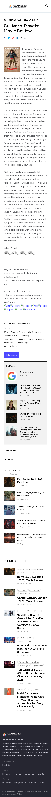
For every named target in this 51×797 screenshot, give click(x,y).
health (28, 689)
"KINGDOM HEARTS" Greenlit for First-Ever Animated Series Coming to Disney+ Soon (31, 622)
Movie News (17, 774)
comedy (25, 336)
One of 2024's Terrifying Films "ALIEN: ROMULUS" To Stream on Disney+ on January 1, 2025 (32, 389)
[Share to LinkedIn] (17, 38)
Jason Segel (23, 343)
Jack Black (8, 343)
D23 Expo (29, 611)
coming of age (37, 569)
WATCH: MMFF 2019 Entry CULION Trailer (31, 415)
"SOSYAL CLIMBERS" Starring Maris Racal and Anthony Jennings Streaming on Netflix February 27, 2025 (30, 432)
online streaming (24, 641)
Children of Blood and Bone (28, 662)
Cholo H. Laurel (24, 594)
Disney (38, 611)
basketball (22, 638)
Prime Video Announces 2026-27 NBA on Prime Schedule (32, 649)
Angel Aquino (34, 590)
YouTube (32, 783)
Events (41, 774)
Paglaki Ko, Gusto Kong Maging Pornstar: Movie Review (30, 403)
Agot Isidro (22, 590)
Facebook (6, 783)
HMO (36, 689)
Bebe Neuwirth (24, 569)
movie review (9, 346)
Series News (30, 774)
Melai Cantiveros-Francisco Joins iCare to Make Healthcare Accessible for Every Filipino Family (30, 700)
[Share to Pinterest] (13, 38)
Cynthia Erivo (38, 666)
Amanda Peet (15, 20)
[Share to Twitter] (9, 38)
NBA (30, 638)
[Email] (21, 38)
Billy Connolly (31, 20)
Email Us (6, 765)
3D (5, 20)
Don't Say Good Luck (26, 573)
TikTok (41, 783)
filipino (20, 689)
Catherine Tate (10, 336)
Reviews (6, 774)
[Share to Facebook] (5, 38)
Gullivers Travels (35, 339)
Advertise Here (26, 372)
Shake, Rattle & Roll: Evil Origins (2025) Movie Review (31, 522)
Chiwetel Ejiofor (24, 666)
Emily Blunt (8, 339)
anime (20, 611)
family (20, 339)
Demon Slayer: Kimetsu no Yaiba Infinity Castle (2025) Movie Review (31, 537)
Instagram (18, 783)
